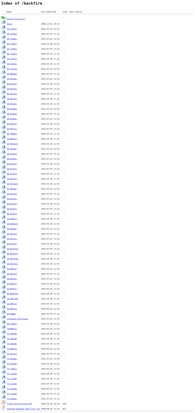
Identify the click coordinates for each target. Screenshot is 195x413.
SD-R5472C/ (12, 254)
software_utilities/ (18, 319)
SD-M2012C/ (12, 144)
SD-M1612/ (12, 124)
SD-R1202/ (12, 159)
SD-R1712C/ (12, 184)
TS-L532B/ (12, 379)
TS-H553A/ (12, 364)
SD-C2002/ (12, 29)
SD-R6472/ (12, 289)
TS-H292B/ (12, 334)
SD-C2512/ (12, 59)
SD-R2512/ (12, 214)
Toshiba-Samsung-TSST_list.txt (23, 409)
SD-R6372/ (12, 284)
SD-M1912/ (12, 139)
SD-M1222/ (12, 99)
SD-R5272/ (12, 239)
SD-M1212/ (12, 94)
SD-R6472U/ (12, 294)
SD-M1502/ (12, 119)
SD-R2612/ (12, 219)
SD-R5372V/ (12, 249)
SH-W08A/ (11, 314)
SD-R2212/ (12, 199)
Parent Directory (16, 19)
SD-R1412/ (12, 169)
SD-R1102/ (12, 154)
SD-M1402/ (12, 114)
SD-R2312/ (12, 204)
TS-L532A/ (12, 374)
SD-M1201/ (12, 84)
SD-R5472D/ (12, 259)
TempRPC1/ (12, 329)
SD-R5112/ (12, 234)
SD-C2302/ (12, 44)
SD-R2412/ (12, 209)
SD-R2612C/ (12, 224)
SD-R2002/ (12, 189)
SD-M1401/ (12, 109)
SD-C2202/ (12, 39)
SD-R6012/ (12, 269)
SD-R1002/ (12, 149)
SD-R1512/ (12, 174)
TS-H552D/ (12, 359)
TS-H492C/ (12, 349)
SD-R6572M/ (12, 299)
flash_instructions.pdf (19, 404)
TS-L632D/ (12, 389)
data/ (10, 24)
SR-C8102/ (12, 324)
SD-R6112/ (12, 274)
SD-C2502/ (12, 54)
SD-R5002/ (12, 229)
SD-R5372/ (12, 244)
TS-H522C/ (12, 354)
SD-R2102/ (12, 194)
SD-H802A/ (12, 74)
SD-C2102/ (12, 34)
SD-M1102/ (12, 79)
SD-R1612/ (12, 179)
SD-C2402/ (12, 49)
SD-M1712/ (12, 129)
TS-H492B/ (12, 344)
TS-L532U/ (12, 384)
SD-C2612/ (12, 64)
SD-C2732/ (12, 69)
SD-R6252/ (12, 279)
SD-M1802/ (12, 134)
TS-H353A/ (12, 339)
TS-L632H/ (12, 394)
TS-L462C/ (12, 369)
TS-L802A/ (12, 399)
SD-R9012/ (12, 304)
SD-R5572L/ (12, 264)
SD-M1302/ (12, 104)
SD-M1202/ (12, 89)
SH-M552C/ (12, 309)
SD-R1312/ (12, 164)
